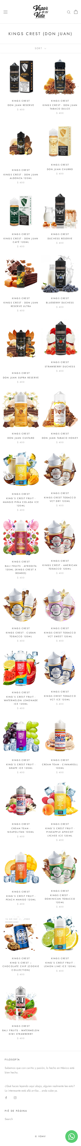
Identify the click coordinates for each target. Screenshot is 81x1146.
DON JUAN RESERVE (21, 105)
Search (9, 1119)
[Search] (69, 11)
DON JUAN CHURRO (60, 169)
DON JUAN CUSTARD (20, 438)
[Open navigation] (5, 11)
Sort (39, 48)
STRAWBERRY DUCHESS (60, 366)
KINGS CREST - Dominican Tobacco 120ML (60, 899)
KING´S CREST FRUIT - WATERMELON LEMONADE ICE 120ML (21, 700)
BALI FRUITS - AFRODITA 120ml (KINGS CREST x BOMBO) (21, 569)
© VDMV (40, 1136)
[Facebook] (6, 1097)
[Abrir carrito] (75, 12)
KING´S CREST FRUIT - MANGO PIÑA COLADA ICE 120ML (21, 502)
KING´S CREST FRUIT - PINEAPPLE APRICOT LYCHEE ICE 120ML (60, 832)
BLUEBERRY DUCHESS (60, 302)
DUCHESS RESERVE (60, 238)
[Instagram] (15, 1097)
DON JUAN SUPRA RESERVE (21, 377)
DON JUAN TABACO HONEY (60, 438)
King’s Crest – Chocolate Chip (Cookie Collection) (21, 966)
